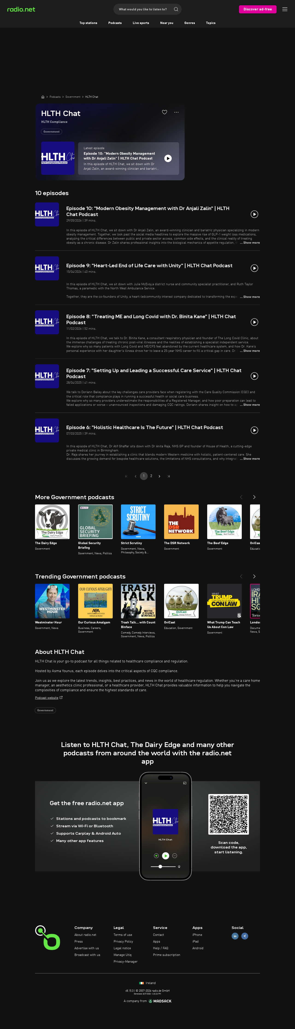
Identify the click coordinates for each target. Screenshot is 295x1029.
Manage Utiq (123, 955)
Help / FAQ (160, 948)
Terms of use (123, 935)
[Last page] (168, 476)
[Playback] (168, 158)
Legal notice (122, 948)
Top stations (88, 23)
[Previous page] (135, 476)
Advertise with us (86, 948)
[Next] (254, 495)
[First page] (126, 476)
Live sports (141, 23)
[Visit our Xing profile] (245, 936)
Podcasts (115, 23)
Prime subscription (166, 955)
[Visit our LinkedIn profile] (235, 936)
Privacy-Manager (126, 961)
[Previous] (241, 495)
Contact (158, 935)
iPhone (197, 935)
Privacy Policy (123, 941)
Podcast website (46, 698)
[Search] (176, 9)
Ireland (150, 983)
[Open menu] (285, 9)
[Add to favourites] (164, 112)
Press (78, 941)
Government (51, 131)
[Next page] (159, 476)
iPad (195, 941)
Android (198, 948)
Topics (210, 23)
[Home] (43, 97)
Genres (189, 23)
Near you (166, 23)
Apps (156, 941)
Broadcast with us (87, 955)
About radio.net (85, 935)
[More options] (176, 112)
